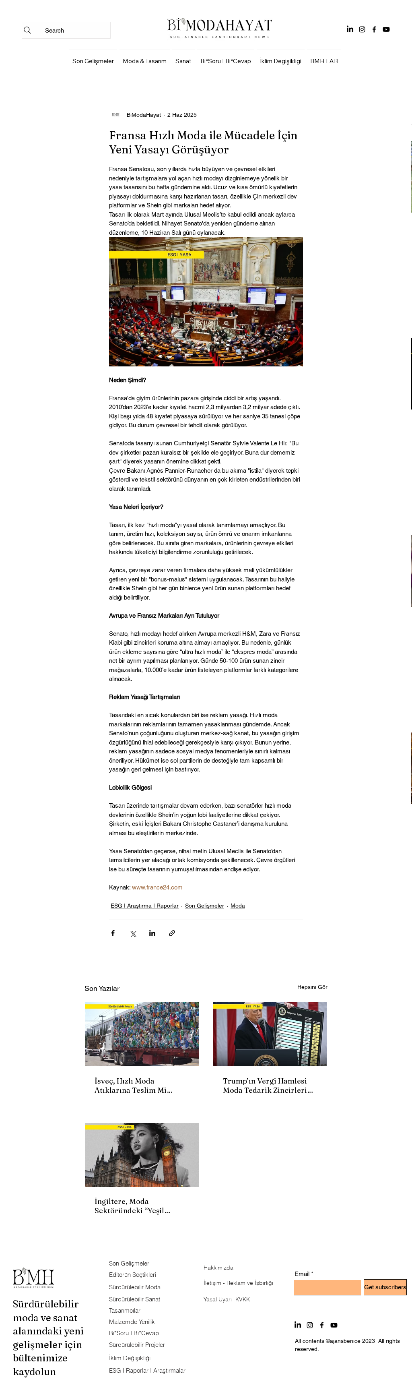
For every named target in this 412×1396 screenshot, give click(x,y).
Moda (238, 905)
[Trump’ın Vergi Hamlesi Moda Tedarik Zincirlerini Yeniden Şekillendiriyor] (270, 1034)
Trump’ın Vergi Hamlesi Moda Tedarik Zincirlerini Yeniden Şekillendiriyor (268, 1085)
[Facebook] (374, 29)
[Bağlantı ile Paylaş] (172, 933)
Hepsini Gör (312, 987)
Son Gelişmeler (204, 905)
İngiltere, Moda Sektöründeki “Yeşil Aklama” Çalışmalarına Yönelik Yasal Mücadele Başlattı (136, 1206)
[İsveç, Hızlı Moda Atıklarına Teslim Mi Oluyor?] (142, 1034)
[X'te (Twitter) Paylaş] (132, 933)
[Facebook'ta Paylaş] (113, 933)
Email (302, 1274)
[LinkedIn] (350, 29)
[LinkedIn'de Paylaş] (152, 933)
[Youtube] (386, 29)
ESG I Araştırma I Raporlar (145, 905)
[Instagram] (362, 29)
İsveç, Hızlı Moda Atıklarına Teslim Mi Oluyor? (131, 1085)
